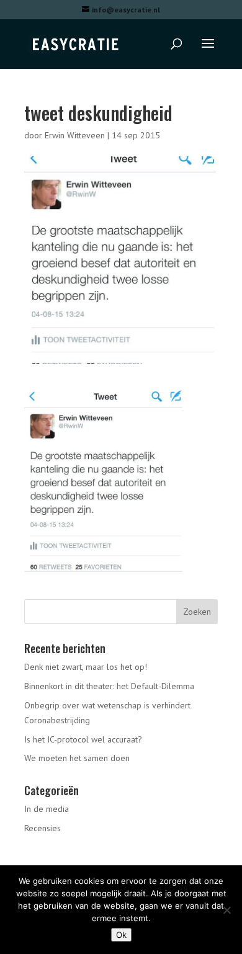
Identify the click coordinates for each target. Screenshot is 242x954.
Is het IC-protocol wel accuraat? (83, 739)
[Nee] (226, 910)
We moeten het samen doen (77, 758)
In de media (46, 808)
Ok (121, 935)
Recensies (42, 828)
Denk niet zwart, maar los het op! (85, 666)
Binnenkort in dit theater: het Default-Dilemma (109, 686)
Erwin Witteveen (75, 135)
